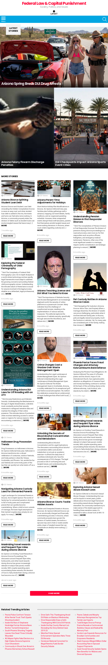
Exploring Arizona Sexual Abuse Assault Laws (86, 488)
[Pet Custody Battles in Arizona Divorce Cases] (90, 279)
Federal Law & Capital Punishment (54, 3)
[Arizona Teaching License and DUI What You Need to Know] (54, 267)
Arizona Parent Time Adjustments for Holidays (51, 201)
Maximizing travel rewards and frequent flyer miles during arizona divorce (87, 423)
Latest (54, 14)
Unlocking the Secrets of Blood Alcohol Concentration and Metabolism (53, 436)
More (4, 225)
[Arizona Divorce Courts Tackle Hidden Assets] (54, 490)
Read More (8, 236)
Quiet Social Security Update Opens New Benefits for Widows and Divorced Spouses (91, 651)
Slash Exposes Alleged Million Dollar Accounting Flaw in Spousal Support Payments (92, 643)
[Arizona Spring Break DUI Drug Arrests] (54, 57)
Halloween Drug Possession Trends (16, 443)
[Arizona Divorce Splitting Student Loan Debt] (18, 188)
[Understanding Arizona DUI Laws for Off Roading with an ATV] (18, 348)
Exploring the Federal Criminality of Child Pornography (12, 265)
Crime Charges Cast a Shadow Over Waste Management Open (49, 367)
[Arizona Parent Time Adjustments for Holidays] (54, 188)
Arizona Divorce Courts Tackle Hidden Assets (53, 503)
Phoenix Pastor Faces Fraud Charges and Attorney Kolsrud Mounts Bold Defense (89, 365)
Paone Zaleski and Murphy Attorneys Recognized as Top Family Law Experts (89, 617)
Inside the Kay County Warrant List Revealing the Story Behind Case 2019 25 (55, 628)
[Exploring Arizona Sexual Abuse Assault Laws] (90, 475)
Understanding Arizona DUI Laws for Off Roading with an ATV (17, 392)
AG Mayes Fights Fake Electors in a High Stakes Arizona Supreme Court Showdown (19, 641)
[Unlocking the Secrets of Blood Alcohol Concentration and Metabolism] (54, 422)
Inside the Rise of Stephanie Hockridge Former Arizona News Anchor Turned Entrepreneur (18, 625)
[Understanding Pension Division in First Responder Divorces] (90, 197)
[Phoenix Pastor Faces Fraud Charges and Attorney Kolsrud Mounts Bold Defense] (90, 350)
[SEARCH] (104, 19)
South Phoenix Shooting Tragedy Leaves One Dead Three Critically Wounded (18, 633)
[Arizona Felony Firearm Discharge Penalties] (27, 128)
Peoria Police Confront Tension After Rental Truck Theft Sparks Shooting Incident (18, 617)
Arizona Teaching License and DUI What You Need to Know (53, 292)
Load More (54, 593)
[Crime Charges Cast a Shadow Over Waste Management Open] (54, 349)
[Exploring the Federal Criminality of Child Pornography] (18, 250)
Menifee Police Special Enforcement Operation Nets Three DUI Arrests (55, 635)
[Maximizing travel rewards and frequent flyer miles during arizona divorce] (90, 412)
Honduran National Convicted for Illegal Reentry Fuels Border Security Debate (54, 643)
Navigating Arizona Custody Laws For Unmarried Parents (16, 490)
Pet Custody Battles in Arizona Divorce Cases (90, 301)
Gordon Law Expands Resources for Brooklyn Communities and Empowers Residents (92, 635)
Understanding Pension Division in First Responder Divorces (87, 219)
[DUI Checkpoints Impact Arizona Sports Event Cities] (81, 128)
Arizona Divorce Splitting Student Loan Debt (14, 201)
